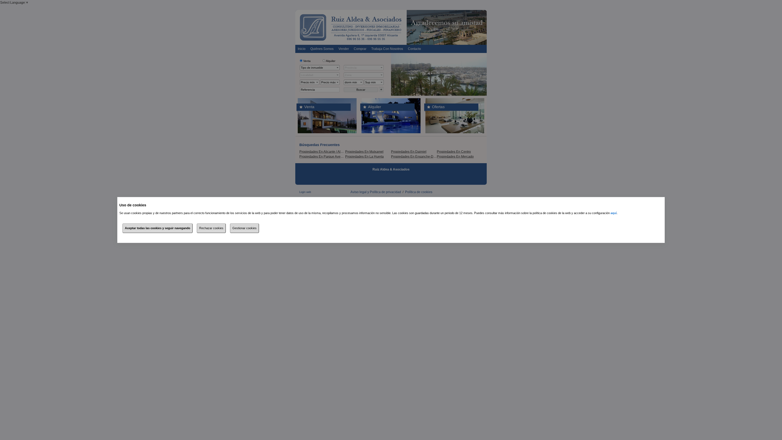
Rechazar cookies (211, 228)
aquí (614, 213)
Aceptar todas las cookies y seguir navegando (157, 228)
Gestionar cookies (244, 228)
